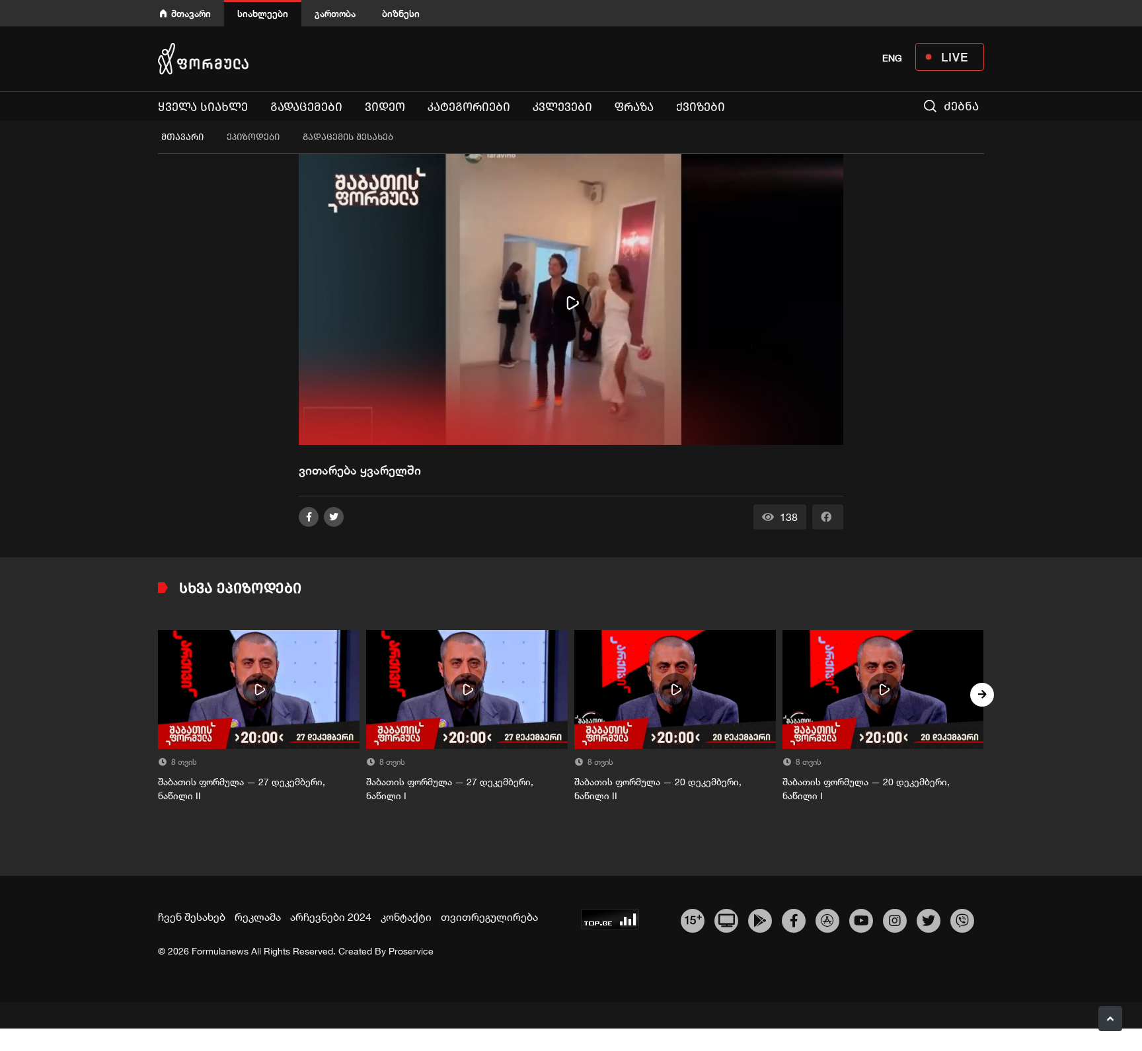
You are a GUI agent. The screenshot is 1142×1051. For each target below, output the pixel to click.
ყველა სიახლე (203, 107)
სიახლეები (262, 13)
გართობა (335, 13)
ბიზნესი (401, 13)
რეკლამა (258, 917)
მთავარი (191, 13)
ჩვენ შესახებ (191, 917)
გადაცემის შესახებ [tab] (348, 137)
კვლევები (562, 107)
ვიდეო (385, 107)
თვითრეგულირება (489, 917)
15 (693, 919)
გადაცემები (306, 107)
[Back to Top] (1110, 1018)
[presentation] (160, 695)
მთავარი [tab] (182, 137)
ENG (892, 58)
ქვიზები (700, 107)
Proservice (411, 951)
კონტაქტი (406, 917)
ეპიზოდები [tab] (253, 137)
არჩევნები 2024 (330, 917)
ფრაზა (634, 107)
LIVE (954, 57)
